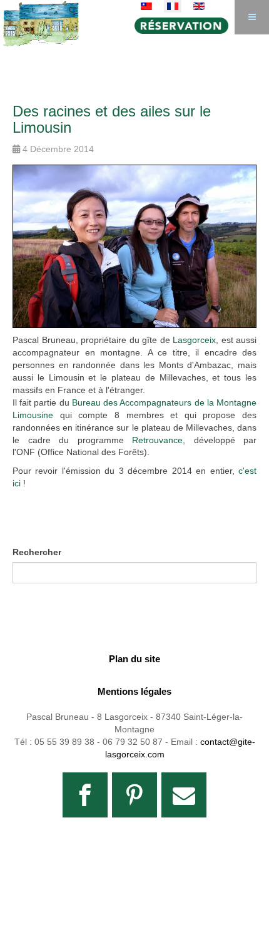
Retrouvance (157, 440)
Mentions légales (134, 691)
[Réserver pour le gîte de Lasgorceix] (184, 26)
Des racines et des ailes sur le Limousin (112, 119)
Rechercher (37, 552)
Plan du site (134, 658)
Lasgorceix (194, 340)
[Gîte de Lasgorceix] (40, 17)
